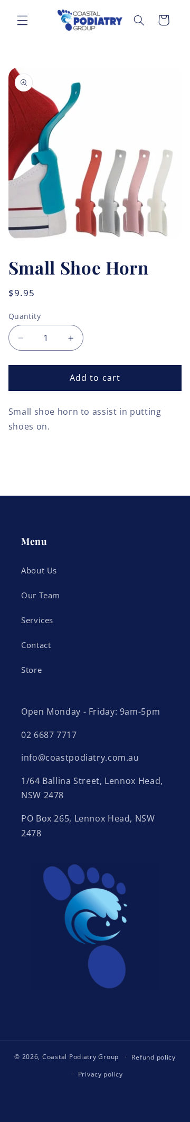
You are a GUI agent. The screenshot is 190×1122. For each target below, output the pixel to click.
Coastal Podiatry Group (80, 1057)
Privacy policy (100, 1074)
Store (31, 669)
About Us (39, 570)
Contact (36, 645)
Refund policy (153, 1057)
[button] (22, 20)
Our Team (40, 595)
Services (37, 620)
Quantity (24, 316)
